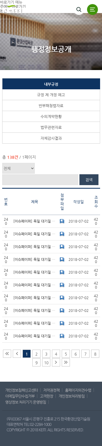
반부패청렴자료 (51, 105)
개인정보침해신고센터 (21, 390)
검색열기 (78, 9)
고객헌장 (46, 396)
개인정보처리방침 (71, 396)
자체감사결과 (51, 138)
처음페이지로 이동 (7, 354)
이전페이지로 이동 (56, 362)
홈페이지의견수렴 (78, 390)
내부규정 (51, 84)
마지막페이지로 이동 (66, 362)
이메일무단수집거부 (20, 396)
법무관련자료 (51, 127)
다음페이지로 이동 (17, 354)
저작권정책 (51, 390)
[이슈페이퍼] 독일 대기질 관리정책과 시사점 (35, 221)
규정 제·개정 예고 (51, 95)
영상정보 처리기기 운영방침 (25, 402)
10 (46, 362)
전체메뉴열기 (92, 9)
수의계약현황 (51, 116)
